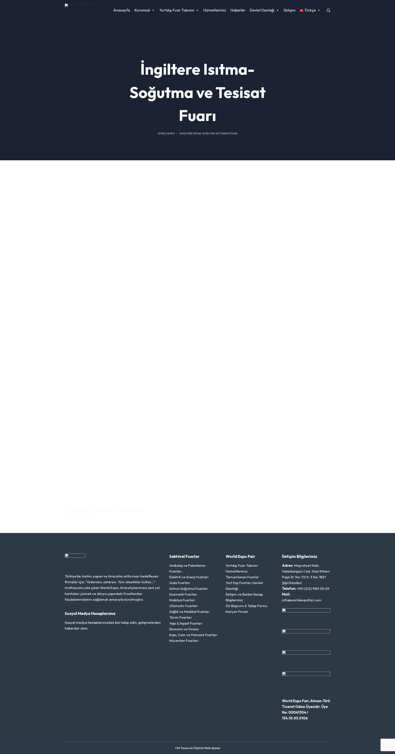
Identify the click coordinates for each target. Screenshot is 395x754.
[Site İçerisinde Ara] (328, 10)
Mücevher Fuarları (183, 640)
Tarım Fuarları (180, 617)
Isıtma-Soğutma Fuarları (188, 588)
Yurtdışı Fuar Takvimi (176, 10)
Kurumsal (142, 10)
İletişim (289, 10)
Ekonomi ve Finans (184, 629)
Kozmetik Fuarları (183, 594)
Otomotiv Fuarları (183, 606)
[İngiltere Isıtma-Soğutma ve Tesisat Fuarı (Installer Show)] (107, 347)
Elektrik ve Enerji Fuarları (189, 577)
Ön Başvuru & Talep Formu (246, 606)
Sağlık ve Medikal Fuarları (189, 611)
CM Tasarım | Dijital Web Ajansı (197, 748)
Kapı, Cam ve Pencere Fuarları (193, 635)
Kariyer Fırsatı (237, 611)
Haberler (238, 10)
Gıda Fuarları (179, 583)
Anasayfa (121, 10)
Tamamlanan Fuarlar (242, 577)
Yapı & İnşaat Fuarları (185, 623)
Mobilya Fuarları (182, 600)
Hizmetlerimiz (214, 10)
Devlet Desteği (262, 10)
